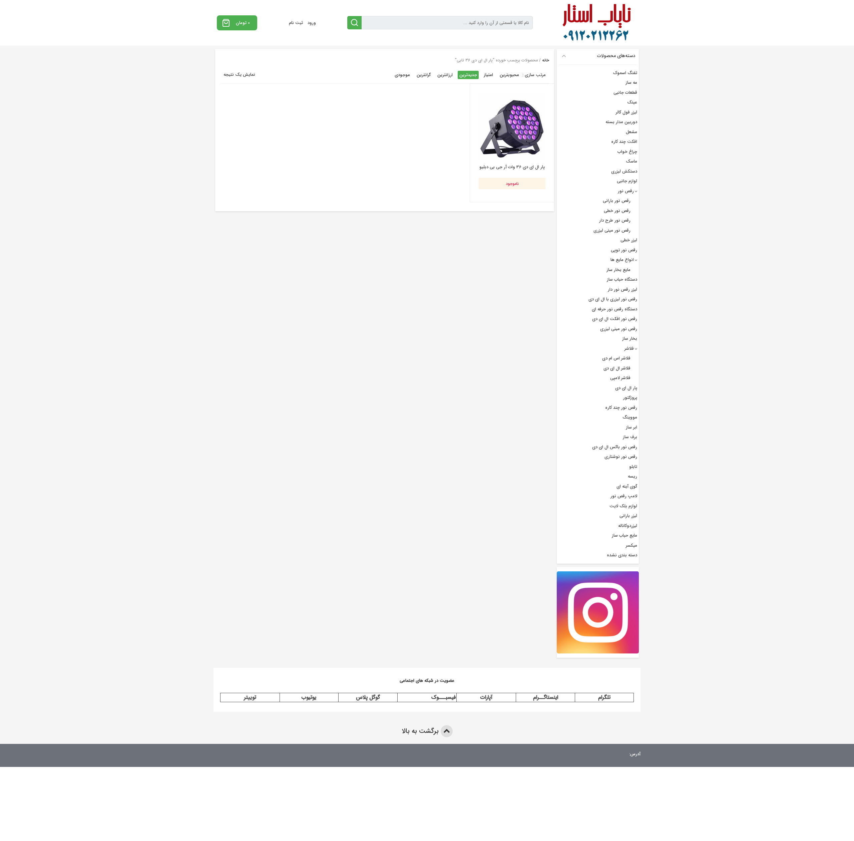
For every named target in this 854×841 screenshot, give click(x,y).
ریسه (632, 476)
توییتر (250, 697)
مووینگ (629, 417)
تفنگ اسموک (625, 72)
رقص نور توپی (624, 250)
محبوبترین (509, 74)
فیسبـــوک (443, 697)
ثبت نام (296, 22)
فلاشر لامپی (620, 377)
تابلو (633, 466)
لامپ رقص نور (623, 496)
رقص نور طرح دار (614, 220)
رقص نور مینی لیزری (611, 230)
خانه (545, 60)
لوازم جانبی (627, 181)
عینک (632, 102)
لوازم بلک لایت (623, 506)
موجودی (402, 74)
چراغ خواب (627, 151)
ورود (312, 22)
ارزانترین (445, 74)
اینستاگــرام (545, 697)
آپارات (486, 697)
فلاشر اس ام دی (616, 358)
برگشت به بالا (421, 731)
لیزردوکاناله (627, 525)
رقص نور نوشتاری (620, 456)
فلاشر (629, 348)
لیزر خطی (628, 240)
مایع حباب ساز (624, 535)
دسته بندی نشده (622, 555)
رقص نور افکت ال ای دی (614, 318)
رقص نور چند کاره (621, 407)
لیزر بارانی (628, 515)
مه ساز (631, 82)
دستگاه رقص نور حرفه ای (614, 309)
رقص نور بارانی (616, 200)
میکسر (631, 545)
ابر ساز (631, 427)
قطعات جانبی (625, 92)
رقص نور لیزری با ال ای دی (612, 299)
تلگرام (604, 697)
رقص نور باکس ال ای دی (614, 447)
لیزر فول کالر (626, 112)
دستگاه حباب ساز (622, 279)
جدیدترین (468, 74)
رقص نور (626, 191)
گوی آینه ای (626, 486)
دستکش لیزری (624, 171)
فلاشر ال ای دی (616, 368)
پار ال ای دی (626, 387)
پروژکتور (630, 397)
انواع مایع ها (622, 259)
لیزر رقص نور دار (622, 289)
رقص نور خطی (617, 210)
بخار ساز (629, 338)
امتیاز (488, 74)
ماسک (631, 161)
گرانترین (424, 74)
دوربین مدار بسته (621, 121)
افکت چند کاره (624, 141)
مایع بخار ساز (618, 269)
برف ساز (630, 437)
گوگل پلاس (368, 697)
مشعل (631, 131)
